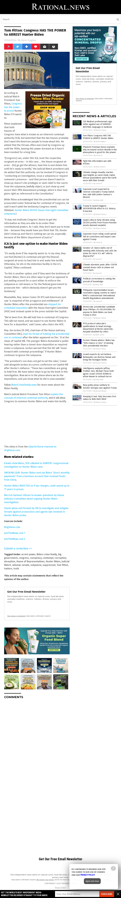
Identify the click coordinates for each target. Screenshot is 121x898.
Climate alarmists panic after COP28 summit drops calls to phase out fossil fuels (100, 267)
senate (25, 565)
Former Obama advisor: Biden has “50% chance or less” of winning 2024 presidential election (99, 343)
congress (24, 557)
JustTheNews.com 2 (14, 539)
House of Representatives (30, 561)
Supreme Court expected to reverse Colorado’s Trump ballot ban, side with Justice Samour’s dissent (98, 193)
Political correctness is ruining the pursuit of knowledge (99, 280)
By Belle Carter (98, 335)
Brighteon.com (12, 527)
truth (16, 568)
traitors (8, 568)
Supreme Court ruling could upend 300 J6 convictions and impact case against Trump (99, 236)
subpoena (35, 565)
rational (16, 565)
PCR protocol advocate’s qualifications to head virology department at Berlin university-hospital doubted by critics (98, 327)
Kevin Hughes (28, 40)
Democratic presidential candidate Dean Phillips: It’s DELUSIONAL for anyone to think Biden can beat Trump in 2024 (99, 311)
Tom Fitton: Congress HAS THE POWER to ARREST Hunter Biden (98, 137)
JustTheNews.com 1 (14, 533)
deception (9, 561)
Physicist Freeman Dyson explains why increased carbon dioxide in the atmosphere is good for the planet (100, 150)
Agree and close (92, 881)
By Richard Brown (100, 391)
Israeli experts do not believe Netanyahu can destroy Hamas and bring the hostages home (99, 357)
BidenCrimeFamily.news (24, 384)
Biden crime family (47, 554)
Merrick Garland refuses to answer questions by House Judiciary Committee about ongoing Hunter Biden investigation (34, 499)
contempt (48, 557)
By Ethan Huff (98, 200)
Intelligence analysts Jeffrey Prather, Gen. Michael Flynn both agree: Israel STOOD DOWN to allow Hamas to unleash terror (98, 372)
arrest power (28, 554)
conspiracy (36, 557)
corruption (60, 557)
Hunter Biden (53, 561)
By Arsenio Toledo (100, 363)
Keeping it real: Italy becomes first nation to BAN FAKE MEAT (99, 397)
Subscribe (106, 894)
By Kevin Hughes (100, 141)
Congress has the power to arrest (13, 107)
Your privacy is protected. (16, 616)
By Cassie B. (98, 155)
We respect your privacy (45, 880)
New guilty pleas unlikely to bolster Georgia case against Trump (100, 386)
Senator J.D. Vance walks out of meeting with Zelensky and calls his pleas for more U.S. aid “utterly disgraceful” (100, 252)
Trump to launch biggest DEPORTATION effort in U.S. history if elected (99, 208)
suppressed (48, 565)
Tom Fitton (62, 565)
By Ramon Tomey (100, 130)
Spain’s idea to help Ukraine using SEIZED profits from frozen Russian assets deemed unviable (99, 223)
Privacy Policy (60, 888)
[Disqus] (37, 738)
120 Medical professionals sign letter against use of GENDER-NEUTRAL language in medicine (97, 124)
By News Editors (100, 167)
